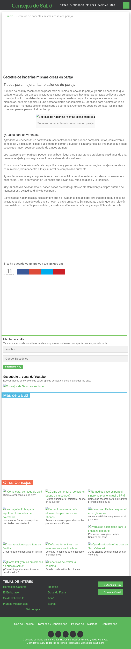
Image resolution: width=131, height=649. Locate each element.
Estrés (52, 604)
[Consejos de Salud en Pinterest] (73, 634)
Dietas (64, 5)
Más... (113, 5)
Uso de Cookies (24, 624)
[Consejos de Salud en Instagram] (80, 634)
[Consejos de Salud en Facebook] (51, 634)
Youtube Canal (112, 592)
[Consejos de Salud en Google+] (58, 634)
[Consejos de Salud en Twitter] (66, 634)
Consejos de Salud (32, 5)
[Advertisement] (65, 47)
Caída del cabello (13, 598)
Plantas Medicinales (15, 604)
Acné (51, 598)
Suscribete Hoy (112, 584)
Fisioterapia (33, 609)
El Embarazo (11, 592)
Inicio (10, 16)
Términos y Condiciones (52, 624)
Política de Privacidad (84, 624)
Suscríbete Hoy (13, 366)
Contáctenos (109, 624)
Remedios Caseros (14, 587)
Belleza (91, 5)
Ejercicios (77, 5)
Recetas (53, 587)
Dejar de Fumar (57, 592)
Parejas (103, 5)
